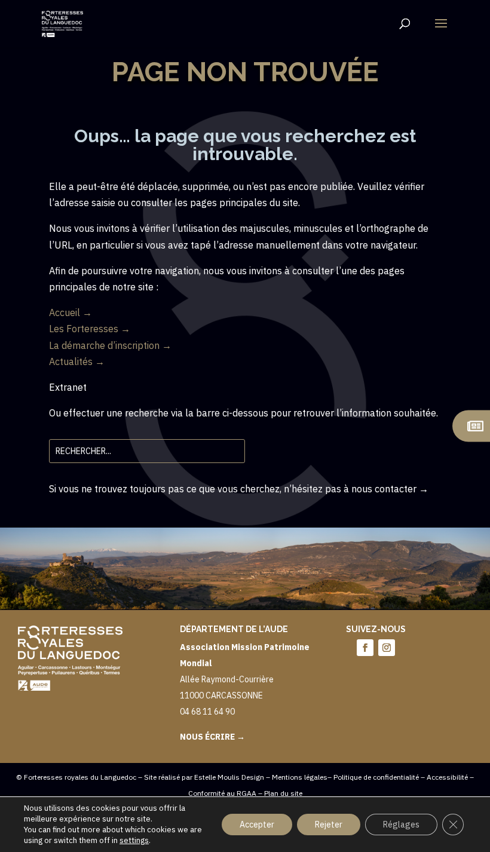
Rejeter (328, 824)
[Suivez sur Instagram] (386, 647)
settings (134, 840)
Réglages (401, 824)
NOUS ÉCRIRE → (212, 736)
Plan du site (283, 793)
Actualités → (77, 361)
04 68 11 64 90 (207, 711)
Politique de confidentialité (376, 777)
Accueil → (70, 312)
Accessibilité (447, 777)
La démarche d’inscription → (110, 345)
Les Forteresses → (89, 329)
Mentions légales (299, 777)
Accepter (257, 824)
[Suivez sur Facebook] (365, 647)
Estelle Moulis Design (229, 777)
